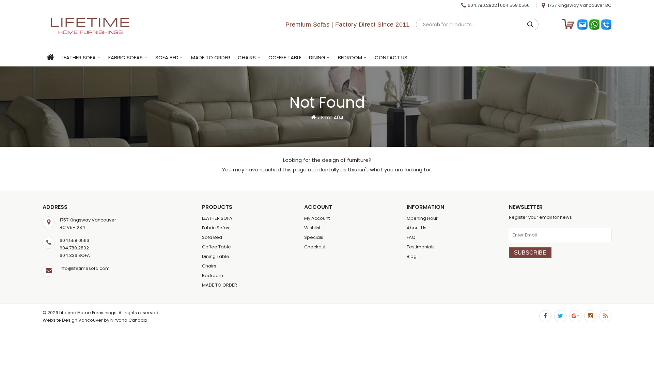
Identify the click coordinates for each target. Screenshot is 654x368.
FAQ (411, 237)
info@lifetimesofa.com (85, 268)
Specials (313, 237)
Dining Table (215, 256)
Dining (317, 57)
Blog (412, 256)
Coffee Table (284, 57)
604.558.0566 (515, 5)
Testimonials (421, 247)
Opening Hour (422, 218)
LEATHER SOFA (79, 57)
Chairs (247, 57)
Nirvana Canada (128, 320)
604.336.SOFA (75, 255)
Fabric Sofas (125, 57)
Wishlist (312, 228)
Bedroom (350, 57)
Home (50, 57)
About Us (416, 228)
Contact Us (391, 57)
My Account (317, 218)
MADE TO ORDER (210, 57)
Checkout (315, 247)
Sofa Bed (166, 57)
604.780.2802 (482, 5)
